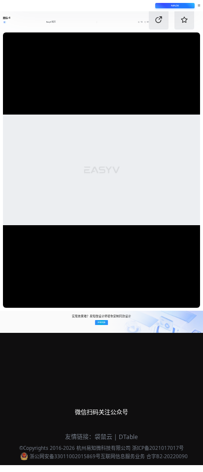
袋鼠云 (103, 437)
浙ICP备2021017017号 (158, 447)
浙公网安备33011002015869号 (65, 456)
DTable (128, 437)
